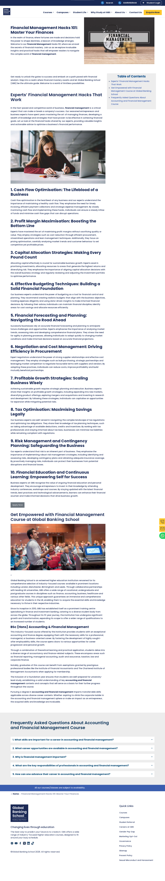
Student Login (153, 3)
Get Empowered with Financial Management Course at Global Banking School (131, 91)
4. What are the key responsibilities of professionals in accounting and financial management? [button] (71, 765)
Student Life (79, 12)
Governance (125, 841)
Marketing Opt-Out (128, 836)
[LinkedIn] (28, 843)
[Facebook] (20, 843)
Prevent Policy (125, 855)
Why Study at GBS (100, 12)
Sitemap (123, 850)
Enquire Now (153, 12)
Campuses (62, 12)
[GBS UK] (6, 11)
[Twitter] (24, 843)
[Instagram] (12, 843)
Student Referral (127, 822)
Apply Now (17, 504)
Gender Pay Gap (127, 831)
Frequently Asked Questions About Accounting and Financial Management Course (131, 100)
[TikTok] (32, 843)
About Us (120, 12)
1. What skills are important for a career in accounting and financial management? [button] (63, 739)
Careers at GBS (126, 827)
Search (109, 3)
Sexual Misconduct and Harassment (136, 860)
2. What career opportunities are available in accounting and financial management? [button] (65, 748)
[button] (119, 40)
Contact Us (135, 12)
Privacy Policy (125, 846)
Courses (47, 12)
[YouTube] (16, 843)
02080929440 (130, 3)
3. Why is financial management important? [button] (39, 756)
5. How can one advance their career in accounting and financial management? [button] (61, 774)
